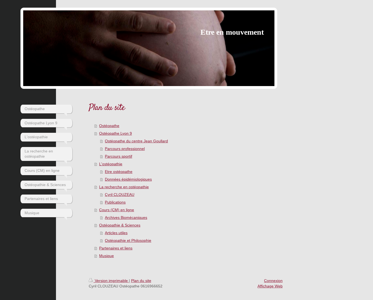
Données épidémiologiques (128, 179)
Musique (106, 256)
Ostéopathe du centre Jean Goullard (136, 141)
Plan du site (141, 280)
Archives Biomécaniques (126, 217)
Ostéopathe (109, 125)
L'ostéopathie (110, 164)
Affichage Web (270, 286)
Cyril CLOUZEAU (119, 194)
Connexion (273, 280)
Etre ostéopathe (118, 171)
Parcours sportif (118, 156)
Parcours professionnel (125, 148)
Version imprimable (111, 280)
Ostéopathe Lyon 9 (115, 133)
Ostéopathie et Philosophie (128, 240)
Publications (115, 202)
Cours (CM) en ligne (116, 210)
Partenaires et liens (115, 248)
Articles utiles (116, 233)
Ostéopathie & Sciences (119, 225)
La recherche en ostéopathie (124, 187)
